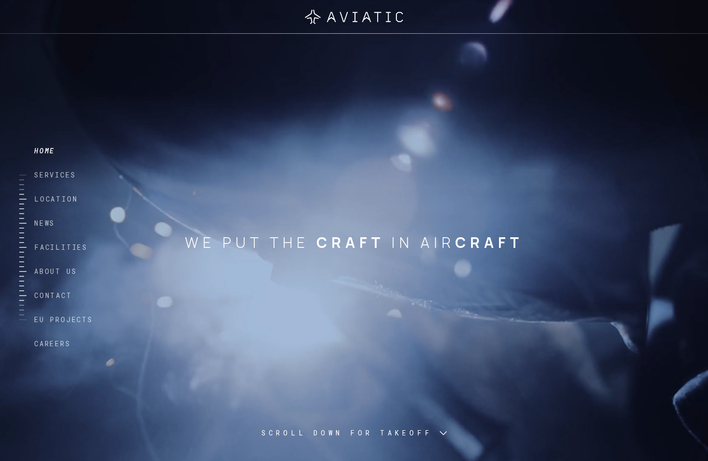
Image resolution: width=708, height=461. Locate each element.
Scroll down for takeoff (347, 433)
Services (55, 174)
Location (56, 198)
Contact (53, 295)
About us (55, 271)
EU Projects (63, 319)
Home (44, 150)
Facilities (61, 247)
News (44, 223)
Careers (52, 343)
